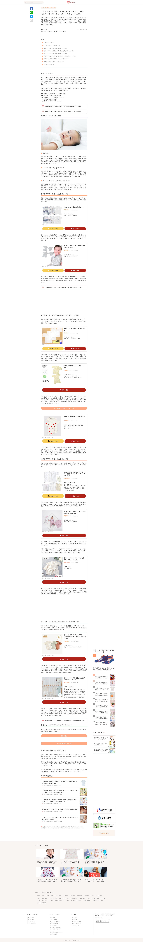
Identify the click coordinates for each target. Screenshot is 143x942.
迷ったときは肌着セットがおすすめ (54, 61)
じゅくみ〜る (75, 925)
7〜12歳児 (65, 895)
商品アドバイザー (54, 923)
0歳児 (38, 895)
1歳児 (42, 895)
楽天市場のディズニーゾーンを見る (64, 408)
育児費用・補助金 (86, 900)
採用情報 (74, 919)
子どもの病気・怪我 (42, 898)
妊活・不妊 (31, 917)
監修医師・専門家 (54, 921)
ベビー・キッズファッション (57, 900)
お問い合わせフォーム (102, 921)
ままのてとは (53, 925)
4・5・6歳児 (58, 895)
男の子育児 (72, 895)
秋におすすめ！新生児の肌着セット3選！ (55, 53)
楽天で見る (76, 229)
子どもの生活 (87, 895)
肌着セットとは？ (49, 43)
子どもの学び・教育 (64, 898)
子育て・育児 (31, 921)
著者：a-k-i (44, 29)
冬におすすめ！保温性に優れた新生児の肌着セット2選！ (60, 56)
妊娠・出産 (31, 919)
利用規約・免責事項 (55, 928)
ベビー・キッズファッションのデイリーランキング (103, 651)
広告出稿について (76, 923)
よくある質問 (53, 934)
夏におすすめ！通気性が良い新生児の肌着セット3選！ (59, 51)
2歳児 (47, 895)
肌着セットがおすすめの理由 (52, 45)
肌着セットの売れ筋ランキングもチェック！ (56, 59)
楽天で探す (64, 736)
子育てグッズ (45, 900)
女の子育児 (79, 895)
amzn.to (46, 224)
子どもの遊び (74, 898)
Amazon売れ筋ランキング (64, 743)
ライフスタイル (32, 923)
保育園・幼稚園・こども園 (98, 898)
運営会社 (74, 917)
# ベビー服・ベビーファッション (48, 7)
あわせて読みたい (49, 64)
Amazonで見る (53, 229)
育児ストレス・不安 (98, 900)
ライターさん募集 (76, 921)
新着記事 (52, 917)
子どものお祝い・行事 (84, 898)
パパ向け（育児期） (42, 903)
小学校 (38, 900)
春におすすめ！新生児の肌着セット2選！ (55, 48)
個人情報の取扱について (56, 932)
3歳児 (51, 895)
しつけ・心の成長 (53, 898)
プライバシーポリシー (56, 930)
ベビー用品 (69, 900)
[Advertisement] (52, 302)
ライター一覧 (53, 919)
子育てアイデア (77, 900)
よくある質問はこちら (99, 917)
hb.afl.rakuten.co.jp (49, 386)
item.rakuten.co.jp (49, 344)
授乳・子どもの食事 (97, 895)
